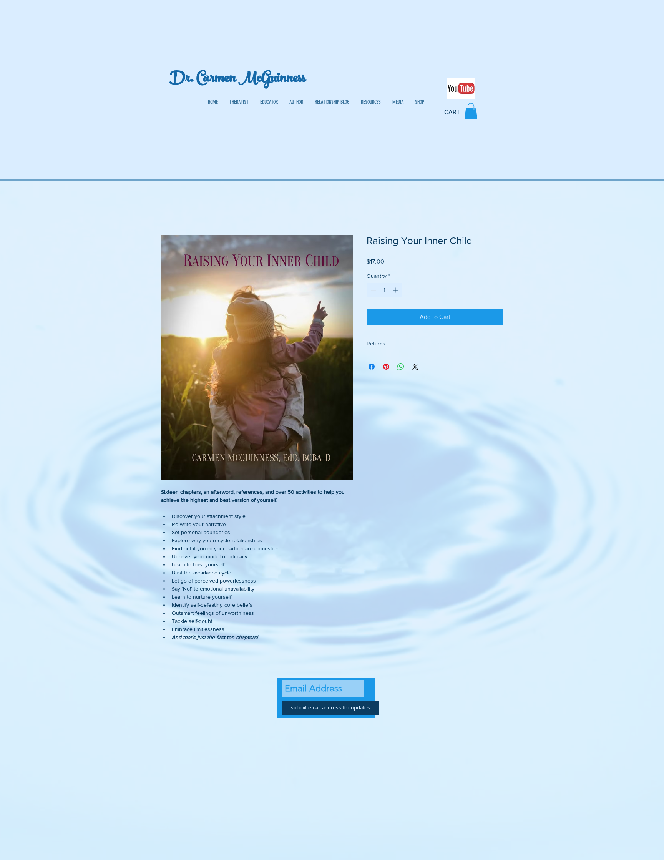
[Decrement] (372, 290)
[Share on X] (415, 366)
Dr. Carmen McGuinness (237, 79)
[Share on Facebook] (371, 366)
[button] (471, 111)
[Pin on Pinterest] (386, 366)
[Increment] (396, 290)
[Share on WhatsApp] (400, 366)
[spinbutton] (384, 290)
